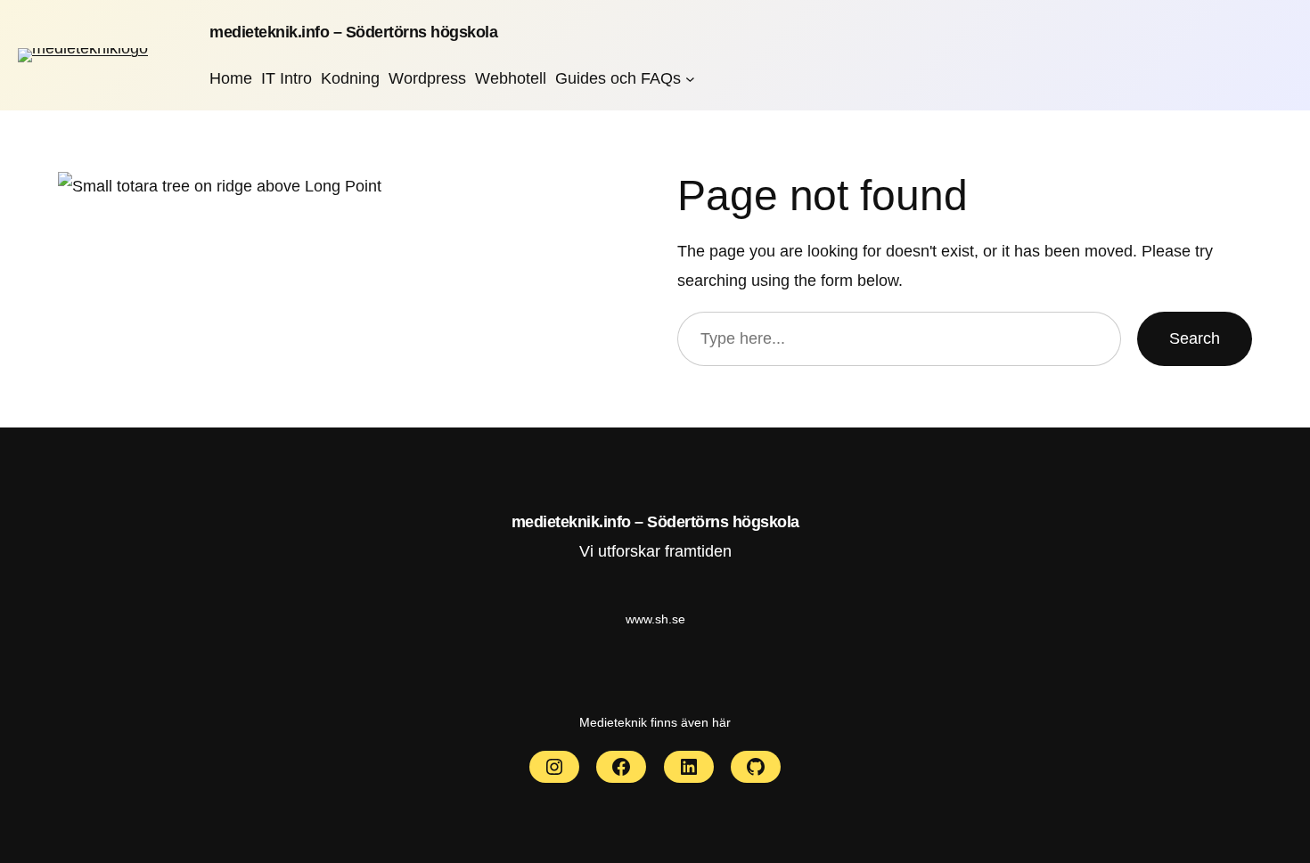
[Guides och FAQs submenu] (690, 78)
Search (1194, 338)
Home (230, 78)
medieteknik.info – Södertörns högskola (353, 32)
